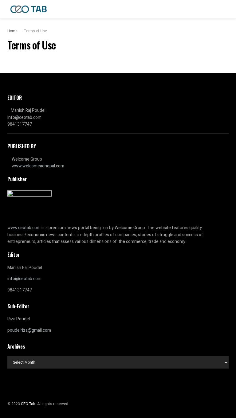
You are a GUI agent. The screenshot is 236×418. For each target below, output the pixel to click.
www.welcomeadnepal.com (38, 166)
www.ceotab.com (24, 228)
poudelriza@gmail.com (29, 330)
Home (12, 31)
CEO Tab (28, 404)
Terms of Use (35, 31)
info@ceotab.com (24, 117)
